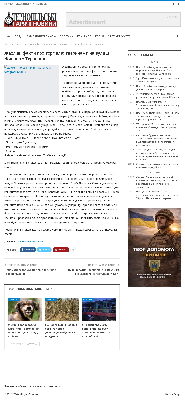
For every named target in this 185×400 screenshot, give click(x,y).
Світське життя (119, 36)
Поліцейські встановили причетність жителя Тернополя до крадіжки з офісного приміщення (157, 116)
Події (18, 36)
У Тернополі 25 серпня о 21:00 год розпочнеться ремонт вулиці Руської (157, 95)
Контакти (42, 3)
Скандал (14, 299)
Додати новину (25, 3)
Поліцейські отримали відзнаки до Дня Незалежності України (156, 87)
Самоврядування (40, 36)
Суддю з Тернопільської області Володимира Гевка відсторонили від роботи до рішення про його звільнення (157, 182)
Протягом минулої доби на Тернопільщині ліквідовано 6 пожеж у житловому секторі (157, 105)
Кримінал (84, 36)
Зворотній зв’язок (15, 386)
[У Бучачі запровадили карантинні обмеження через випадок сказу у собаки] (25, 309)
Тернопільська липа (30, 241)
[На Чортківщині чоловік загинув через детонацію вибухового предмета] (62, 309)
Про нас (8, 3)
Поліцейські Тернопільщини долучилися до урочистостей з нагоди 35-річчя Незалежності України (158, 195)
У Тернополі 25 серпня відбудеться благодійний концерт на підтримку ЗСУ (156, 127)
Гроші (99, 36)
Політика (66, 36)
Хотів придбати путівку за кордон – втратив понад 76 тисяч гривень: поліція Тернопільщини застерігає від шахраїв (157, 154)
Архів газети (37, 386)
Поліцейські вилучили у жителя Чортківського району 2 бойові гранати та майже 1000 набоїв (154, 70)
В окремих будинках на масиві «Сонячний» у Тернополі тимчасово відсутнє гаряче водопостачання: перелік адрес (156, 140)
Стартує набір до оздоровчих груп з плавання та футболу (157, 165)
